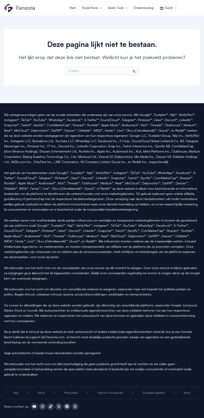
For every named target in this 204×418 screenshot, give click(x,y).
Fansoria (25, 8)
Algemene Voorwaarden (110, 392)
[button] (100, 8)
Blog (15, 392)
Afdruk (41, 392)
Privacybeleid (71, 392)
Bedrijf (187, 392)
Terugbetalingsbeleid (153, 392)
